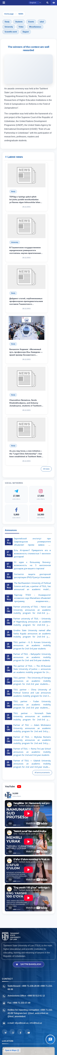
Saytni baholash (30, 964)
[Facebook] (19, 1031)
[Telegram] (4, 1031)
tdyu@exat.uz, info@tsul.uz (28, 1022)
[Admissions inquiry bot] (50, 1039)
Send (8, 142)
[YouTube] (27, 1031)
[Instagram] (12, 1031)
